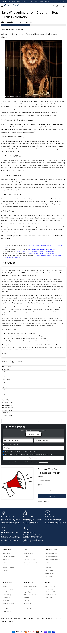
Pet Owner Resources (30, 594)
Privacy (26, 556)
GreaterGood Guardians (32, 430)
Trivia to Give (48, 562)
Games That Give (49, 573)
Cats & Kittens (28, 589)
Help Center (6, 553)
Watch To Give (38, 1)
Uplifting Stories (28, 603)
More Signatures (33, 421)
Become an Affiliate (8, 567)
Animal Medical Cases (51, 592)
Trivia (47, 1)
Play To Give (16, 1)
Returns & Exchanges (9, 556)
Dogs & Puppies (28, 592)
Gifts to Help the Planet (51, 589)
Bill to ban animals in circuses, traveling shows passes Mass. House (35, 251)
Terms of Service (43, 462)
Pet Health (27, 597)
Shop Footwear (7, 597)
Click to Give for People (51, 556)
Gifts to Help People (50, 586)
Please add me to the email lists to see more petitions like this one (28, 454)
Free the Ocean (49, 570)
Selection (40, 476)
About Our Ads (28, 565)
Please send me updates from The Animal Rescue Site (21, 452)
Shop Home (6, 600)
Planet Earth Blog (29, 606)
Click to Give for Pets (51, 553)
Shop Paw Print (7, 592)
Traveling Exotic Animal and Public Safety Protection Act (42, 253)
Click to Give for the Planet (52, 559)
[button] (2, 6)
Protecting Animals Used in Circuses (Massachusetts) (42, 249)
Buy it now (51, 496)
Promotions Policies (29, 559)
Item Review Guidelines (30, 562)
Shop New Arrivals (8, 611)
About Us (5, 565)
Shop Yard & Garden (8, 603)
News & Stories (27, 1)
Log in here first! (33, 434)
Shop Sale (6, 609)
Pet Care (26, 600)
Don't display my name (11, 444)
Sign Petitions (5, 1)
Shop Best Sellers (8, 589)
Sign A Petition (49, 576)
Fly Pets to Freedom (50, 594)
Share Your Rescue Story (31, 609)
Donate (53, 1)
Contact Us (6, 559)
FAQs (4, 562)
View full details (42, 501)
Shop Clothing (7, 594)
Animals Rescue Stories (30, 586)
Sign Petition (33, 458)
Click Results (6, 570)
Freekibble (48, 567)
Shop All (5, 586)
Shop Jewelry (7, 606)
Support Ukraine (49, 597)
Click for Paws (49, 565)
